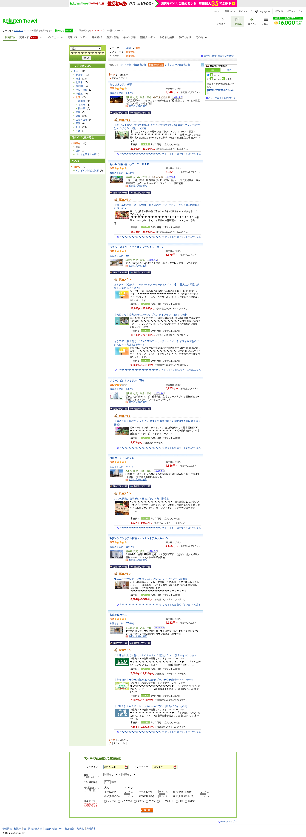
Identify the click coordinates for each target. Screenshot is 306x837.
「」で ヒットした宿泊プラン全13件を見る (159, 370)
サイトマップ (245, 11)
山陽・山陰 (81, 119)
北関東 (79, 82)
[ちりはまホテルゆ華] (176, 97)
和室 (180, 801)
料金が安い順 (139, 64)
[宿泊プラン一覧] (119, 112)
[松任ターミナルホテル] (158, 471)
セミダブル (126, 801)
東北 (78, 78)
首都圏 (79, 86)
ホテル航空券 (222, 79)
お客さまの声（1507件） (122, 546)
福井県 (81, 108)
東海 (78, 112)
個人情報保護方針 (33, 828)
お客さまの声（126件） (122, 389)
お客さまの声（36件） (121, 255)
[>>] (202, 65)
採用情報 (69, 828)
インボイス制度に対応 (87, 170)
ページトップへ (229, 821)
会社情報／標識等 (11, 828)
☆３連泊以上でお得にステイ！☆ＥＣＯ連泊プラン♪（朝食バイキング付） (155, 655)
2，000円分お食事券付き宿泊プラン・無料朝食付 (141, 498)
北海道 (79, 75)
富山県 (81, 101)
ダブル (140, 801)
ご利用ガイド (229, 11)
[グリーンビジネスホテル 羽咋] (158, 394)
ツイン (152, 801)
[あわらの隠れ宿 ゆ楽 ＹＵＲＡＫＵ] (169, 177)
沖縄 (78, 130)
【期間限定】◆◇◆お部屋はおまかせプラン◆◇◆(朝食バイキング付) (153, 679)
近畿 (78, 116)
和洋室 (191, 801)
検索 (147, 810)
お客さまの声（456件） (122, 93)
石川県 (81, 104)
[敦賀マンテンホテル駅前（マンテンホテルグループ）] (151, 551)
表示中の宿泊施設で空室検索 (219, 55)
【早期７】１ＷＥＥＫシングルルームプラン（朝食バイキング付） (151, 706)
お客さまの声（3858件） (122, 623)
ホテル (217, 75)
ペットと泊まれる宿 (86, 154)
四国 (78, 123)
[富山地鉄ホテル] (158, 628)
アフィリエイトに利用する (222, 97)
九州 (78, 127)
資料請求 (91, 828)
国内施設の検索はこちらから (220, 91)
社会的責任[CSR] (53, 828)
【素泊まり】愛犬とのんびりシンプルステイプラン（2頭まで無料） (152, 314)
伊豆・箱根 (81, 90)
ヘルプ (216, 11)
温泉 (78, 150)
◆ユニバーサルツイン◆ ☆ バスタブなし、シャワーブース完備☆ (150, 578)
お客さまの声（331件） (122, 466)
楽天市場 (279, 11)
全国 (128, 48)
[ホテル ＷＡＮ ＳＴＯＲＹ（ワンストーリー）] (151, 260)
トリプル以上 (167, 801)
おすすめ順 (125, 64)
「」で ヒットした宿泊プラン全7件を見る (160, 732)
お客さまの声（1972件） (122, 173)
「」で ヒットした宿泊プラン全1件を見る (160, 154)
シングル (111, 801)
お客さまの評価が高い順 (178, 64)
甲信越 (79, 93)
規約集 (80, 828)
